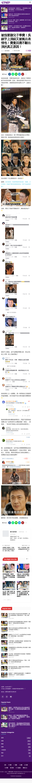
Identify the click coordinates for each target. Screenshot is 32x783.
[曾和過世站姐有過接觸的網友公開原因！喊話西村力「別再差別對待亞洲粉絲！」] (4, 623)
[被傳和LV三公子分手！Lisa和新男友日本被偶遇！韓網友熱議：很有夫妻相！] (4, 636)
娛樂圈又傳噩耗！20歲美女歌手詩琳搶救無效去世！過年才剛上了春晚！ (9, 549)
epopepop (18, 776)
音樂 (2, 747)
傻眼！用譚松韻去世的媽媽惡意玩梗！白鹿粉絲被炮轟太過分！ (19, 709)
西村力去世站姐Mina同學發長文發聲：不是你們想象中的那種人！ (19, 628)
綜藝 (27, 50)
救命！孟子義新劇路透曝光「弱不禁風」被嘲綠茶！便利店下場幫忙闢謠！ (19, 717)
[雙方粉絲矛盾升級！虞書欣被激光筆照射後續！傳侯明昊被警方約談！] (4, 668)
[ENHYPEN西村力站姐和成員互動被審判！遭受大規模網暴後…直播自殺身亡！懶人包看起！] (4, 615)
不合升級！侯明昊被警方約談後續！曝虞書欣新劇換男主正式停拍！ (19, 654)
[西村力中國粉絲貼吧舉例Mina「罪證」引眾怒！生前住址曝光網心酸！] (4, 662)
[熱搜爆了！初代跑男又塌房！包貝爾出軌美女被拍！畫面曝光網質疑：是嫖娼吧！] (4, 27)
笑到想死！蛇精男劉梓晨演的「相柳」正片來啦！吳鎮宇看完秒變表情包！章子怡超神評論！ (16, 184)
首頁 (5, 765)
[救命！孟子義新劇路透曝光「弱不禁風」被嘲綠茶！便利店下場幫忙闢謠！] (4, 717)
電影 (2, 753)
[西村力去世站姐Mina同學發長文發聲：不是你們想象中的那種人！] (4, 629)
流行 (2, 756)
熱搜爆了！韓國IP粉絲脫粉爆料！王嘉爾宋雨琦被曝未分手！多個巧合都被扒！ (19, 674)
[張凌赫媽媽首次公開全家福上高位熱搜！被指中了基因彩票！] (4, 649)
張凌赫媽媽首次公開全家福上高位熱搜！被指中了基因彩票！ (19, 648)
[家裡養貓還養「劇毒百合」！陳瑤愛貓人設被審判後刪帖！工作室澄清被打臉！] (4, 9)
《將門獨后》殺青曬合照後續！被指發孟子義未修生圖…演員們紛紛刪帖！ (19, 641)
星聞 (29, 50)
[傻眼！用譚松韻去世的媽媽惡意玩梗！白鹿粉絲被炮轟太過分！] (4, 709)
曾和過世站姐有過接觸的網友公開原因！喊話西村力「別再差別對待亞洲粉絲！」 (19, 622)
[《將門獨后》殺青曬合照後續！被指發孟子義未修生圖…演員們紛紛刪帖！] (4, 642)
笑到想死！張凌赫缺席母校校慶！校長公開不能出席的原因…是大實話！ (19, 724)
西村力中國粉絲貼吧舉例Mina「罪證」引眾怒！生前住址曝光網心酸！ (19, 661)
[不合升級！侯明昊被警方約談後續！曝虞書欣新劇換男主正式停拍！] (4, 655)
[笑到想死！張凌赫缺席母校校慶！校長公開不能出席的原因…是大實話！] (4, 725)
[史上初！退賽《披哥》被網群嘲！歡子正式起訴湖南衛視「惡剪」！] (4, 21)
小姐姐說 (3, 750)
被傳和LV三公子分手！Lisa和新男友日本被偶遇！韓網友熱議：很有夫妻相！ (19, 635)
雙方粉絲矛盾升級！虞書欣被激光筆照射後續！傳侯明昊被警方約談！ (19, 667)
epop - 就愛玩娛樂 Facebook (8, 691)
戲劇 (2, 744)
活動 (13, 767)
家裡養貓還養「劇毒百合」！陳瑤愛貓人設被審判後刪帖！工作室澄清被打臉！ (19, 8)
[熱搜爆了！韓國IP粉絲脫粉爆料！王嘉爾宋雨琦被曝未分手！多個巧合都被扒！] (4, 675)
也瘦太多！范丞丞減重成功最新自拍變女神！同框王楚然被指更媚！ (19, 14)
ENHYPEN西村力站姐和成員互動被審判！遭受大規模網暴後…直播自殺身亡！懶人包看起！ (19, 615)
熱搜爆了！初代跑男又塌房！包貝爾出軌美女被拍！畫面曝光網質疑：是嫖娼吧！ (19, 26)
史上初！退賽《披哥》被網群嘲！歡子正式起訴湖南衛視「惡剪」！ (19, 20)
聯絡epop (25, 767)
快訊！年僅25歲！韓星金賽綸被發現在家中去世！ (23, 549)
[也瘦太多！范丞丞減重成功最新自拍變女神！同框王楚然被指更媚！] (4, 15)
